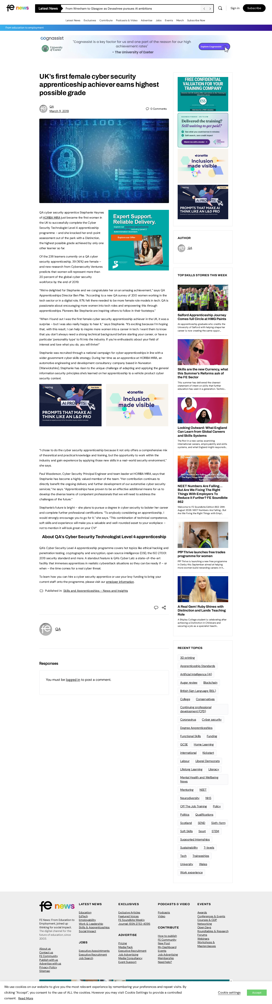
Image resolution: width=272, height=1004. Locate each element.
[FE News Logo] (17, 8)
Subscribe (254, 8)
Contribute (106, 20)
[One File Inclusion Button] (137, 424)
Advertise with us (50, 963)
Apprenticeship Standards (197, 666)
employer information (120, 582)
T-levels (209, 847)
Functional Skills (190, 736)
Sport (202, 831)
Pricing (122, 943)
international (188, 753)
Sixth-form (218, 823)
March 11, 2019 (59, 111)
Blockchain (210, 682)
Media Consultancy (130, 958)
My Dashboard (167, 947)
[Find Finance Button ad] (203, 130)
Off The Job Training (193, 806)
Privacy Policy (48, 967)
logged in (73, 679)
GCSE (184, 744)
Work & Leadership (91, 924)
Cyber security (212, 719)
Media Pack (125, 947)
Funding (212, 736)
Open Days (204, 927)
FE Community (48, 956)
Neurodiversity (190, 798)
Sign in (235, 8)
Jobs (159, 20)
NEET (203, 790)
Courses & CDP (207, 920)
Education (85, 912)
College (185, 699)
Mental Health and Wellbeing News (199, 779)
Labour (185, 761)
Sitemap (44, 971)
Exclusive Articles (129, 912)
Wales (203, 864)
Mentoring (187, 790)
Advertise (146, 20)
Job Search (86, 958)
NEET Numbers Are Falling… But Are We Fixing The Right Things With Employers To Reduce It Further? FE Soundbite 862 (133, 8)
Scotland (186, 823)
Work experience (191, 872)
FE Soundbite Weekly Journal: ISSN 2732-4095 (134, 922)
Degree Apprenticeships (196, 728)
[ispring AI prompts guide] (70, 424)
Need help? (165, 962)
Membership (166, 958)
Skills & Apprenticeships (94, 927)
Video (161, 916)
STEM (215, 831)
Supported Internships (195, 839)
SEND (201, 823)
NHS (208, 798)
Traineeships (201, 856)
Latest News (73, 20)
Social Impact (87, 931)
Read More (25, 998)
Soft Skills (186, 831)
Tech (183, 856)
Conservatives (205, 699)
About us (45, 948)
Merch (180, 20)
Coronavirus (188, 719)
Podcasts (164, 912)
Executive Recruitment (93, 954)
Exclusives (90, 20)
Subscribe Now (196, 20)
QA (52, 106)
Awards (202, 912)
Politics (184, 814)
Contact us (46, 952)
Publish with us (48, 960)
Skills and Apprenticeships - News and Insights (95, 591)
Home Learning (204, 744)
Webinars (203, 938)
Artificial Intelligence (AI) (196, 674)
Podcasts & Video (126, 20)
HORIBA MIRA (51, 217)
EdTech (83, 916)
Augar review (188, 682)
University (186, 864)
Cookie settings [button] (229, 992)
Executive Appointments (94, 951)
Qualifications (204, 814)
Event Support (127, 962)
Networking (204, 924)
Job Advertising (128, 954)
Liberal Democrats (208, 761)
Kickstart (208, 753)
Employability (87, 920)
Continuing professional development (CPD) (195, 709)
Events (169, 20)
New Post (164, 943)
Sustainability (189, 847)
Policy (217, 806)
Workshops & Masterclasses (206, 944)
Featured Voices (128, 916)
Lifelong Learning (191, 769)
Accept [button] (256, 992)
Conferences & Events (211, 916)
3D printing (187, 658)
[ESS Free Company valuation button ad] (203, 94)
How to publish (167, 936)
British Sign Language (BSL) (198, 691)
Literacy (213, 769)
